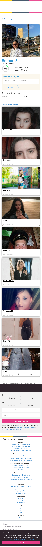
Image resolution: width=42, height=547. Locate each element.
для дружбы (21, 491)
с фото (21, 512)
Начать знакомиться (21, 421)
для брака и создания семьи (21, 486)
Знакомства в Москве (21, 456)
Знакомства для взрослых (12, 526)
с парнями (21, 510)
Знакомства (6, 17)
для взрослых (21, 493)
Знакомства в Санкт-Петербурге (21, 458)
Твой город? (21, 470)
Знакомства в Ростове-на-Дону (21, 460)
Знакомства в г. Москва (10, 104)
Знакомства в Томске (21, 448)
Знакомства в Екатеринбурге (21, 450)
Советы (5, 524)
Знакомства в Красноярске (21, 465)
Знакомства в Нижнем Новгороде (21, 479)
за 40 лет (21, 498)
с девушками (20, 508)
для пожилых (21, 502)
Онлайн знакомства (10, 529)
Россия (20, 517)
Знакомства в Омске (21, 477)
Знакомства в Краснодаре (21, 446)
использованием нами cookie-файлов (20, 539)
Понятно (21, 542)
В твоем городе (9, 19)
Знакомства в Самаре (21, 467)
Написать (11, 87)
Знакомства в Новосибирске (21, 444)
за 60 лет (21, 500)
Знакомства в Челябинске (21, 475)
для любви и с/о (21, 489)
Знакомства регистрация (21, 17)
